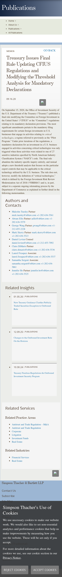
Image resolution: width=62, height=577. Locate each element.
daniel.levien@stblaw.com (24, 242)
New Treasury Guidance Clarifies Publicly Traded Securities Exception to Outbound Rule (32, 305)
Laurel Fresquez (19, 253)
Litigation (16, 434)
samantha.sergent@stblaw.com (26, 263)
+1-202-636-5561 (45, 215)
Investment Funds (20, 438)
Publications (14, 28)
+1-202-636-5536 (46, 249)
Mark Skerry (18, 232)
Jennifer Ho (17, 270)
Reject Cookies (15, 570)
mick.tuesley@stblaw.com (24, 215)
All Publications (15, 32)
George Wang (18, 225)
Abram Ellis (17, 218)
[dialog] (31, 539)
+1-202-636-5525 (20, 273)
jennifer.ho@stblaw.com (42, 270)
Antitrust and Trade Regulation (26, 427)
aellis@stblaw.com (40, 218)
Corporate (16, 431)
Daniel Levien (18, 239)
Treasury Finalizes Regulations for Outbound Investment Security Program (34, 374)
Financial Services (20, 457)
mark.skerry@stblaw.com (44, 232)
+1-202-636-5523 (20, 235)
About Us (12, 24)
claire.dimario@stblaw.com (25, 249)
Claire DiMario (19, 246)
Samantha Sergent (20, 260)
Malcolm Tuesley (20, 211)
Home (11, 20)
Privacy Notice (12, 558)
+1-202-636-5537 (47, 256)
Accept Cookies (44, 570)
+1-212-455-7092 (45, 242)
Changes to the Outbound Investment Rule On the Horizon (33, 339)
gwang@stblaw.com (42, 225)
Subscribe (8, 496)
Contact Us (9, 491)
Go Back (50, 50)
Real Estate (17, 441)
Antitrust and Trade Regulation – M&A (30, 424)
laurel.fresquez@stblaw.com (25, 256)
